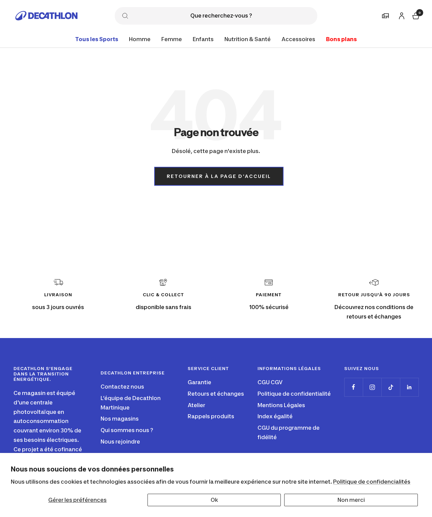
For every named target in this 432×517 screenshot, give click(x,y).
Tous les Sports (96, 39)
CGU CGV (270, 382)
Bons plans (341, 39)
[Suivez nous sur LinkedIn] (409, 387)
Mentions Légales (281, 405)
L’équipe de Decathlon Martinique (131, 403)
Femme (171, 39)
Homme (140, 39)
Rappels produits (211, 416)
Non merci (351, 499)
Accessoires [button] (298, 39)
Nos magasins (120, 418)
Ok (214, 499)
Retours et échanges (216, 393)
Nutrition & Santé (247, 39)
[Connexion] (401, 15)
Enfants (203, 39)
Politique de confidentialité (294, 393)
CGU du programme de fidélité (289, 432)
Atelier (196, 405)
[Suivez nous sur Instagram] (372, 387)
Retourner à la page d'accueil (219, 176)
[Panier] (415, 15)
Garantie (199, 382)
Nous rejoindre (120, 441)
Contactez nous (122, 386)
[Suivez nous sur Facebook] (353, 387)
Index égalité (275, 416)
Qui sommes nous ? (127, 430)
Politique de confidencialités (371, 481)
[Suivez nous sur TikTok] (390, 387)
